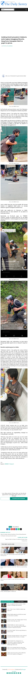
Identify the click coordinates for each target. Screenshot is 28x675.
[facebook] (7, 673)
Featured (21, 601)
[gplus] (11, 673)
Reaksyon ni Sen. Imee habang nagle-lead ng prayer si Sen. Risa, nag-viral (17, 620)
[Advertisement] (14, 24)
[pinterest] (20, 673)
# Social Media (16, 526)
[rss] (14, 673)
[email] (16, 673)
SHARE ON (19, 498)
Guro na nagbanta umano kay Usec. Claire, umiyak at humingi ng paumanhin (16, 604)
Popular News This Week (7, 602)
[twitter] (9, 673)
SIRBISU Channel (9, 464)
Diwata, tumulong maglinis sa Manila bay (8, 591)
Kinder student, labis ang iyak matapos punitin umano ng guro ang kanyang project (13, 555)
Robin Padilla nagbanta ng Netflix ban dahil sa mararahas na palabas (16, 615)
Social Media (9, 45)
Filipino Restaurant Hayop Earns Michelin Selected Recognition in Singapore (16, 653)
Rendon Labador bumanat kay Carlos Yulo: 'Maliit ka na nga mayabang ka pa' (14, 567)
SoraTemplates (11, 669)
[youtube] (18, 673)
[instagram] (13, 673)
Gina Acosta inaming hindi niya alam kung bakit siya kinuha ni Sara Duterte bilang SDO (17, 648)
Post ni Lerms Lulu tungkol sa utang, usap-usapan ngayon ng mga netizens (13, 580)
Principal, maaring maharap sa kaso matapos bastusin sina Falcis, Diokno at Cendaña (17, 636)
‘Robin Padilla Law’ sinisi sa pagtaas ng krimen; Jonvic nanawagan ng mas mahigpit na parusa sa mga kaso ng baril (16, 626)
